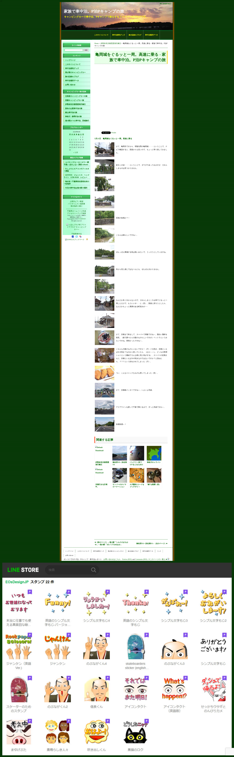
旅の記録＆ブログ (135, 35)
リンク (159, 551)
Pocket (113, 133)
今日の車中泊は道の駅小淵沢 (76, 188)
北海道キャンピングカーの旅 (76, 96)
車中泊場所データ (151, 35)
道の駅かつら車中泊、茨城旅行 (77, 121)
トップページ (70, 60)
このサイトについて (101, 35)
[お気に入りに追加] (87, 239)
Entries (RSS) (127, 559)
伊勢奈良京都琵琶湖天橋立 (111, 43)
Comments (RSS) (141, 559)
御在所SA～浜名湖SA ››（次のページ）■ (151, 543)
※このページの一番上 (156, 559)
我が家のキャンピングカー (75, 72)
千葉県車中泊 (76, 234)
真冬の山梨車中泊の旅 (73, 108)
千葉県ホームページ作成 (76, 211)
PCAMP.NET (165, 4)
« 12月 (75, 152)
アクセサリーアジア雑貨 (76, 213)
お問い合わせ (70, 85)
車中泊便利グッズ (118, 35)
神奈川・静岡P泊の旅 (73, 116)
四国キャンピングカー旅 (74, 100)
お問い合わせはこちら (112, 559)
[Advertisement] (77, 35)
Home (96, 43)
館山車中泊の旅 (71, 112)
